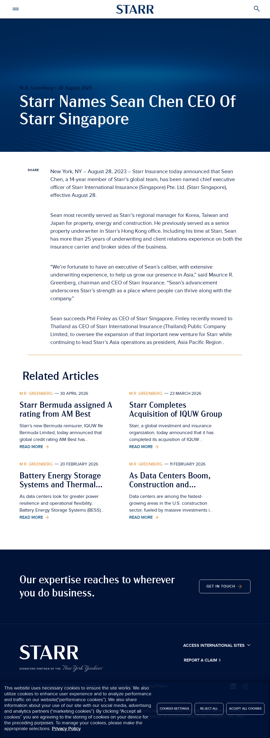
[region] (135, 709)
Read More (32, 446)
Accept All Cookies (245, 709)
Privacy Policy (66, 728)
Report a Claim (201, 660)
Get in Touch (221, 586)
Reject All (209, 709)
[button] (15, 8)
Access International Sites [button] (214, 645)
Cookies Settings (174, 709)
